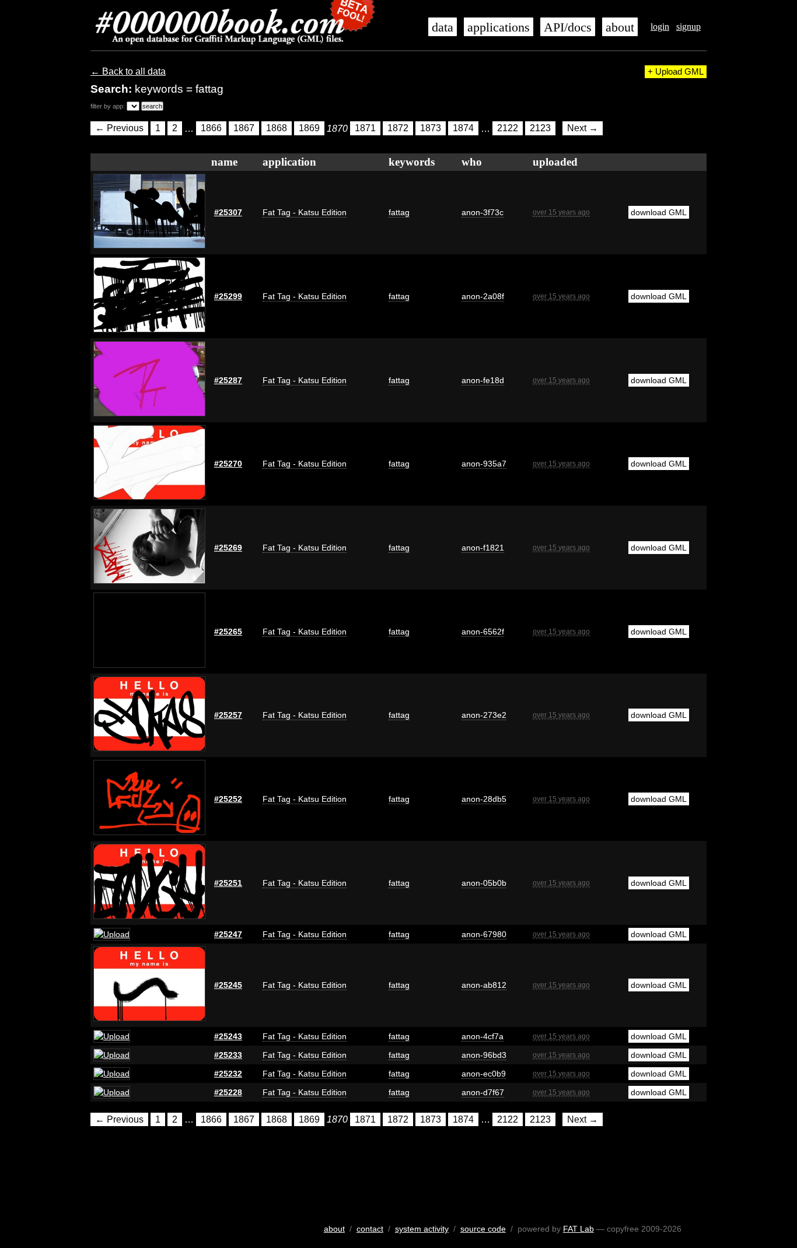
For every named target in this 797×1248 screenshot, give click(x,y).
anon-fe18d (483, 380)
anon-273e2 (484, 715)
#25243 (228, 1036)
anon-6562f (483, 631)
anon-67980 (484, 934)
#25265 (228, 631)
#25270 (228, 463)
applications (498, 27)
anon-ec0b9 (484, 1073)
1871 (365, 129)
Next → (582, 129)
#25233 (228, 1055)
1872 (397, 129)
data (442, 27)
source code (483, 1228)
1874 (463, 129)
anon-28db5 (484, 799)
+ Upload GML (676, 71)
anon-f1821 (483, 547)
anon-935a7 (484, 463)
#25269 (228, 547)
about (620, 27)
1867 (243, 129)
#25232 (228, 1073)
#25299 (228, 296)
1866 (211, 129)
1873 (430, 129)
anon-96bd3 (484, 1055)
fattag (399, 212)
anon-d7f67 (483, 1092)
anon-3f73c (483, 212)
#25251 (228, 883)
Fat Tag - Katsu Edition (305, 212)
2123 (540, 129)
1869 (309, 129)
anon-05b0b (484, 883)
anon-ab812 (484, 985)
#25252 (228, 799)
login (660, 26)
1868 (276, 129)
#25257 (228, 715)
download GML (659, 212)
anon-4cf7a (483, 1036)
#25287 (228, 380)
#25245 (228, 985)
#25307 (228, 212)
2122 (507, 129)
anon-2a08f (483, 296)
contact (369, 1228)
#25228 (228, 1092)
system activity (422, 1228)
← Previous (119, 129)
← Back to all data (128, 71)
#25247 (228, 934)
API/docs (568, 27)
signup (688, 26)
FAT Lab (578, 1228)
